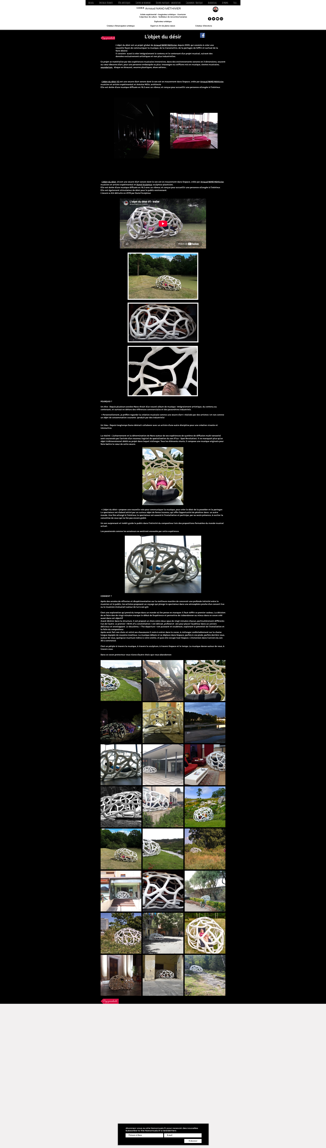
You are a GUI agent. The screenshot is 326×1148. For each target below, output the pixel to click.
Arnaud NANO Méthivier (165, 45)
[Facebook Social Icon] (202, 35)
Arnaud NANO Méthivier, (212, 82)
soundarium (106, 67)
